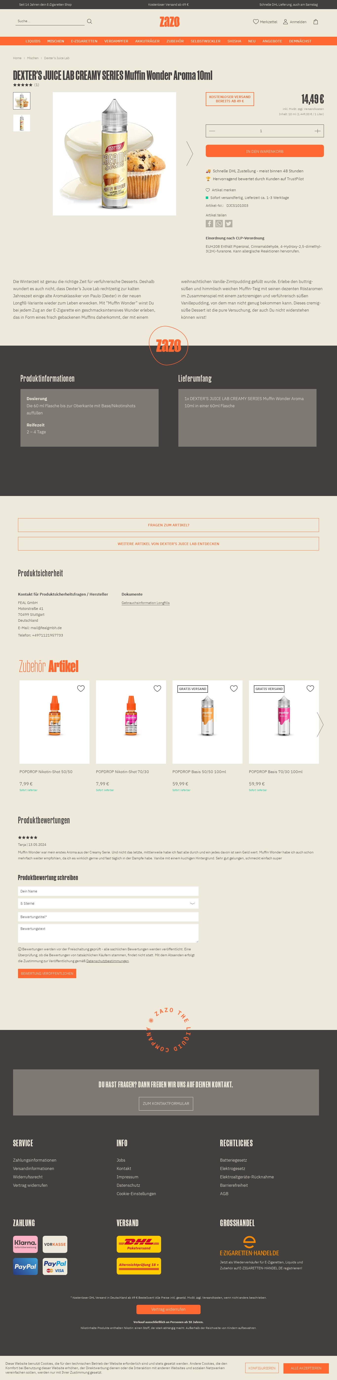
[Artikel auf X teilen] (228, 223)
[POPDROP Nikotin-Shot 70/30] (131, 715)
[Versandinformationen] (139, 1255)
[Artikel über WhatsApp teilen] (219, 223)
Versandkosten (212, 1297)
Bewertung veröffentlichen (47, 973)
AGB (224, 1193)
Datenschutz (128, 1185)
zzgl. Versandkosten (311, 109)
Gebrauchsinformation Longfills (146, 603)
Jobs (121, 1160)
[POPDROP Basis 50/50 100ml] (207, 715)
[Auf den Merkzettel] (80, 688)
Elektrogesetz (232, 1168)
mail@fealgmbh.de (46, 627)
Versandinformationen (33, 1168)
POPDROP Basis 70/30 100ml (275, 771)
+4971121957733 (47, 635)
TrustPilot (295, 178)
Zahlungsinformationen (34, 1160)
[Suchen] (89, 22)
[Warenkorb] (316, 21)
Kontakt (124, 1168)
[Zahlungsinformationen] (40, 1255)
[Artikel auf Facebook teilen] (209, 223)
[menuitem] (50, 21)
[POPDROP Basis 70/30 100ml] (284, 715)
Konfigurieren (262, 1368)
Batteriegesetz (233, 1160)
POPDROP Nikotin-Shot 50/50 (46, 771)
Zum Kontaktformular (166, 1103)
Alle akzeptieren (306, 1368)
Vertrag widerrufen (30, 1185)
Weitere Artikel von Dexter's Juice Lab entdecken (168, 543)
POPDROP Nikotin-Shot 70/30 (122, 771)
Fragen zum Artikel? (168, 525)
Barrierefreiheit (234, 1185)
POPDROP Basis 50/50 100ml (199, 771)
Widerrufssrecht (28, 1177)
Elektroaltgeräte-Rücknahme (247, 1177)
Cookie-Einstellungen (136, 1193)
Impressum (127, 1177)
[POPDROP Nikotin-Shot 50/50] (54, 715)
